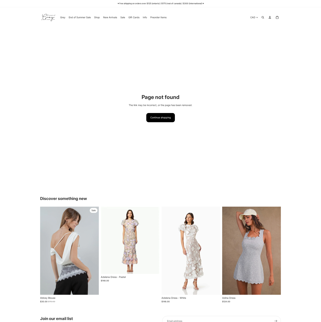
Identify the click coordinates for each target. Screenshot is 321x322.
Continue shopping (160, 117)
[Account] (270, 17)
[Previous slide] (45, 250)
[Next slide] (94, 250)
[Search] (262, 17)
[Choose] (94, 290)
